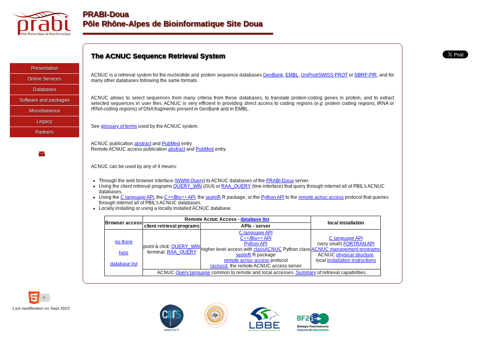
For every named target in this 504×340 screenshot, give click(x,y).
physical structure (355, 255)
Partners (44, 132)
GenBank (273, 75)
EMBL (291, 75)
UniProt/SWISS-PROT (324, 75)
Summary (306, 272)
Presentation (44, 68)
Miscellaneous (44, 111)
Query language (193, 272)
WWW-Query (190, 180)
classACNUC (268, 249)
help (123, 253)
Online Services (44, 79)
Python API (272, 197)
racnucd (219, 266)
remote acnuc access (321, 197)
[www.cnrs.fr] (169, 329)
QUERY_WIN (187, 186)
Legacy (44, 121)
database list (255, 219)
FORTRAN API (358, 244)
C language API (137, 197)
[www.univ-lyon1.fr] (214, 329)
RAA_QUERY (236, 186)
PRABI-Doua (280, 180)
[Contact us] (41, 156)
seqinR (213, 197)
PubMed (171, 143)
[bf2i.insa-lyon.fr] (311, 329)
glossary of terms (119, 126)
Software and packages (44, 100)
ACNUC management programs (345, 249)
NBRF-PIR (365, 75)
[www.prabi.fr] (39, 37)
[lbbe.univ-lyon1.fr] (262, 329)
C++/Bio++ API (179, 197)
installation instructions (351, 260)
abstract (142, 143)
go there (124, 242)
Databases (44, 89)
